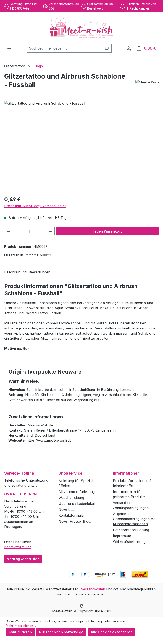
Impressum (122, 536)
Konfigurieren (20, 632)
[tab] (15, 272)
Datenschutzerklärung (131, 530)
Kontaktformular (17, 547)
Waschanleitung (71, 497)
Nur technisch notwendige (61, 632)
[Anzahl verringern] (8, 231)
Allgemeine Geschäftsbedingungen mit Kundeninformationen (134, 519)
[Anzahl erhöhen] (50, 231)
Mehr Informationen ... (21, 625)
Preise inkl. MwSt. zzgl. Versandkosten (35, 206)
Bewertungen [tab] (39, 272)
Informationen (126, 473)
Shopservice (70, 473)
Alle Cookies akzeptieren (111, 632)
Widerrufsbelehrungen (131, 542)
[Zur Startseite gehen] (81, 28)
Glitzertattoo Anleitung (77, 492)
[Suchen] (107, 48)
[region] (81, 146)
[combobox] (64, 48)
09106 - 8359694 (21, 494)
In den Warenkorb (107, 231)
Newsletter (67, 509)
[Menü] (9, 48)
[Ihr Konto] (129, 48)
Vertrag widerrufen (23, 559)
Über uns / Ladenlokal (77, 503)
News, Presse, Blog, (75, 521)
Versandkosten (93, 589)
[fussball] (81, 146)
